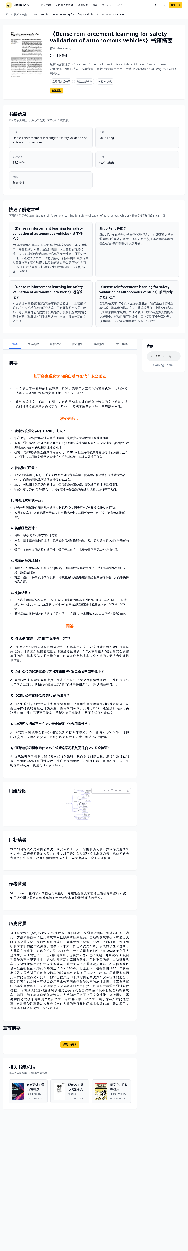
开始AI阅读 (69, 1044)
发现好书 (83, 5)
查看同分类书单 (61, 81)
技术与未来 (20, 14)
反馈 (119, 5)
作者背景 (78, 344)
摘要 (15, 344)
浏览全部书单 (84, 81)
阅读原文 (56, 90)
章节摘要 (122, 344)
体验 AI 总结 (105, 81)
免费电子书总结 (64, 5)
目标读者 (56, 344)
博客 (94, 5)
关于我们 (107, 5)
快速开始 (175, 5)
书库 (5, 14)
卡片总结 (46, 5)
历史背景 (100, 344)
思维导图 (34, 344)
